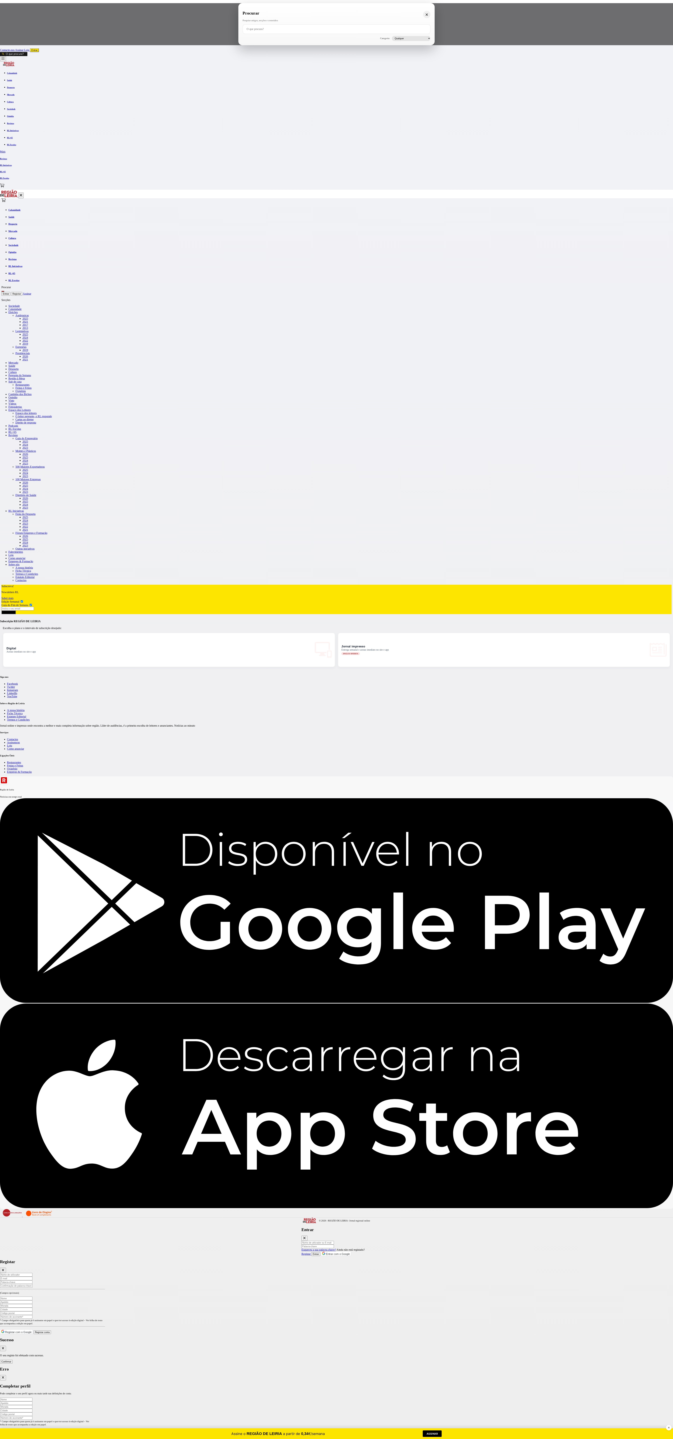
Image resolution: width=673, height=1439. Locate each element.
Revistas (13, 435)
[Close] (304, 1238)
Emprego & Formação (20, 561)
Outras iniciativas (25, 548)
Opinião (12, 397)
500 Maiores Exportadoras (30, 466)
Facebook (12, 683)
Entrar (34, 50)
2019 (25, 343)
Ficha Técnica (23, 570)
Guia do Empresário (26, 438)
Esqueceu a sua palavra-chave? (318, 1249)
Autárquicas (22, 315)
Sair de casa (15, 381)
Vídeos (12, 403)
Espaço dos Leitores (19, 409)
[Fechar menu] (21, 195)
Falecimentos (15, 551)
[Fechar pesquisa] (426, 14)
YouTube (12, 696)
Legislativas (22, 331)
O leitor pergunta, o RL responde (33, 416)
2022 (25, 340)
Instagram (12, 690)
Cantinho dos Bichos (20, 394)
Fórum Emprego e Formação (31, 532)
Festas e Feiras (23, 387)
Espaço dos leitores (26, 413)
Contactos (20, 580)
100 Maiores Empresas (28, 479)
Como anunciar (16, 558)
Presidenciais (22, 353)
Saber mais (7, 598)
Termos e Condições (26, 573)
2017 (25, 324)
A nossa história (24, 567)
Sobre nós (13, 564)
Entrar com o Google (337, 1253)
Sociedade (14, 305)
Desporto (13, 369)
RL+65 (12, 432)
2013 (25, 328)
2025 (25, 318)
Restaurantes (22, 384)
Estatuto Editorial (25, 577)
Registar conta (42, 1332)
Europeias (20, 346)
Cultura (12, 372)
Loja (27, 50)
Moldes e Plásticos (25, 450)
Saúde (11, 365)
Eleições (13, 312)
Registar (16, 294)
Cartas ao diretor (24, 419)
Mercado (13, 362)
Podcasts (13, 425)
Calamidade (15, 309)
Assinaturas (13, 742)
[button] (336, 151)
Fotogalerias (15, 406)
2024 (25, 337)
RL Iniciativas (16, 510)
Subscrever (8, 612)
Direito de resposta (25, 422)
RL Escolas (14, 428)
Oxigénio (20, 391)
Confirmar (6, 1361)
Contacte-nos (7, 50)
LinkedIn (12, 693)
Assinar (19, 50)
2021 (25, 321)
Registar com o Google (18, 1332)
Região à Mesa (16, 378)
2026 (25, 356)
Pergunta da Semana (19, 375)
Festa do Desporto (25, 514)
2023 (25, 447)
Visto (11, 400)
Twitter (11, 686)
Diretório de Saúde (25, 495)
